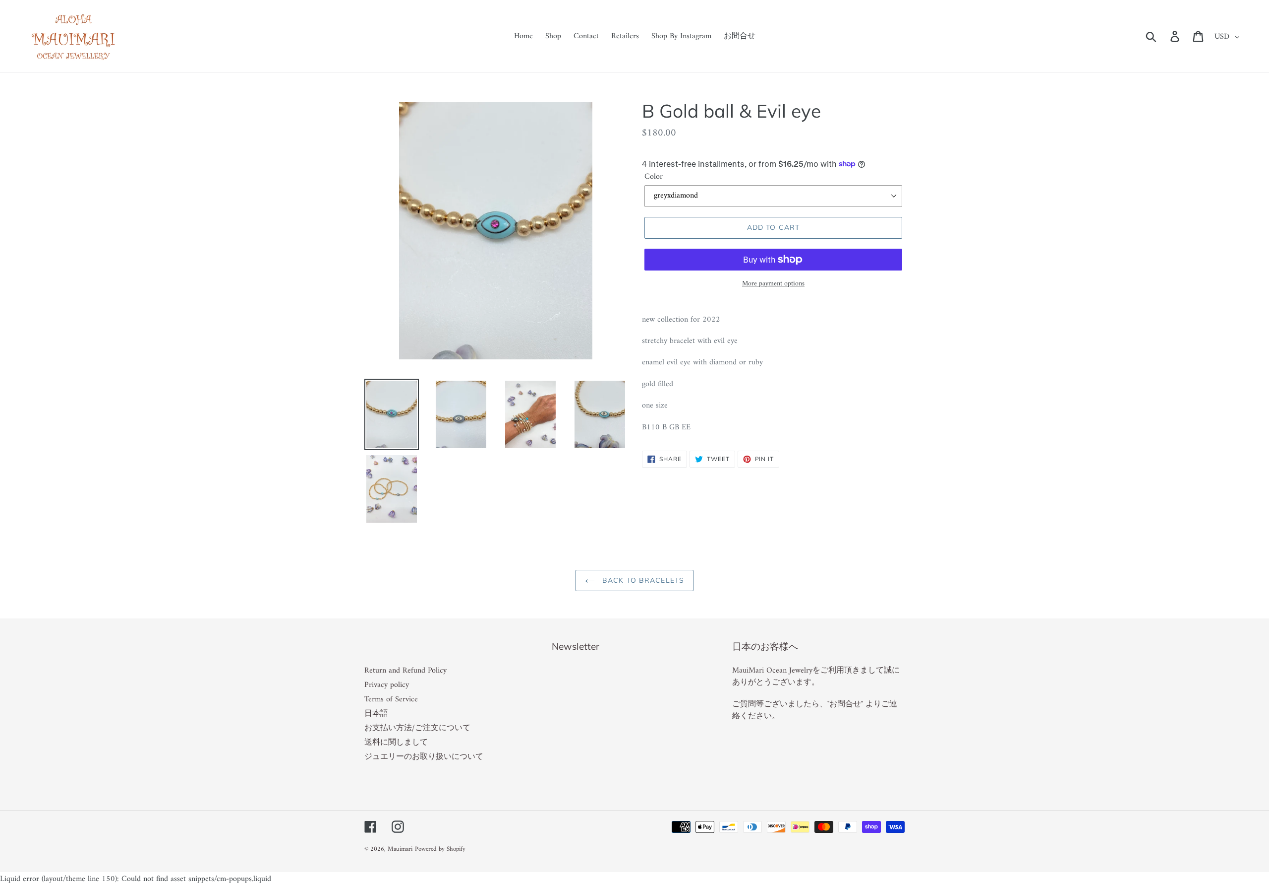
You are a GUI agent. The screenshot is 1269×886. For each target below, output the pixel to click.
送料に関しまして (396, 743)
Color (653, 177)
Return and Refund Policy (405, 671)
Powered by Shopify (440, 849)
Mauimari (400, 849)
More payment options (773, 283)
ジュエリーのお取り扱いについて (423, 757)
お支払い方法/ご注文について (417, 728)
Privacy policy (386, 685)
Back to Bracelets (642, 580)
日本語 (376, 714)
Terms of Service (391, 699)
